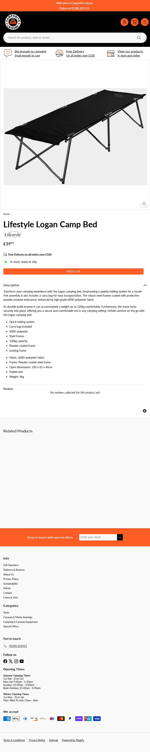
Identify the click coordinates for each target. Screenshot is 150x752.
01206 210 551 (80, 8)
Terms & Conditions (14, 740)
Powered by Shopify (73, 740)
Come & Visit (10, 597)
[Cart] (134, 22)
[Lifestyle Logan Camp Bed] (27, 466)
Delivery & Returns (14, 569)
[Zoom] (144, 203)
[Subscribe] (120, 537)
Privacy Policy (11, 578)
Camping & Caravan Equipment (20, 621)
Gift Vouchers (11, 565)
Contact (7, 592)
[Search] (139, 37)
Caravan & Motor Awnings (17, 617)
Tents (6, 612)
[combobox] (75, 37)
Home (6, 214)
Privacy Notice (37, 740)
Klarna (6, 588)
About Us (8, 574)
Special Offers (11, 626)
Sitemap (53, 740)
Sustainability (10, 583)
